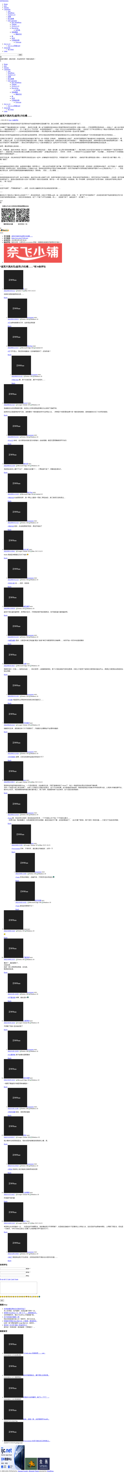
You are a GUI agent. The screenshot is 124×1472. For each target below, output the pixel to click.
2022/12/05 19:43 (13, 1253)
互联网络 (15, 32)
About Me (7, 48)
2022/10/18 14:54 (9, 1023)
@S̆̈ (9, 322)
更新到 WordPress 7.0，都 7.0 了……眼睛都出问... (20, 1313)
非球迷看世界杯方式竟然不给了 (15, 1309)
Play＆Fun (15, 28)
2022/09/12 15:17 (13, 347)
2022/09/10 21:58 (9, 465)
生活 (13, 38)
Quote (16, 1279)
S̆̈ (23, 289)
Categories (7, 9)
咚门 (24, 1221)
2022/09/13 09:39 (9, 608)
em (2, 1279)
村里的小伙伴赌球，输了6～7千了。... (36, 1397)
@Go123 (10, 440)
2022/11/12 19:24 (13, 1165)
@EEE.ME (11, 583)
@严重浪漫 (11, 997)
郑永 (24, 1135)
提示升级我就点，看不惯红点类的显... (36, 1375)
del (5, 1279)
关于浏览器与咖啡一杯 (11, 1317)
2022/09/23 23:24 (13, 814)
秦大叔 (25, 463)
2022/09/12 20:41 (9, 551)
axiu (24, 780)
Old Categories (12, 21)
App (9, 11)
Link (8, 1279)
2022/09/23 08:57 (9, 782)
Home (6, 4)
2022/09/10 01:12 (9, 290)
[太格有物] (31, 1469)
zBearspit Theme (34, 1471)
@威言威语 (11, 640)
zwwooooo (30, 317)
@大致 (10, 700)
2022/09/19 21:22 (17, 376)
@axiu (10, 818)
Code (12, 1279)
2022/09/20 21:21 (9, 725)
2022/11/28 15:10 (9, 1223)
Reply (6, 297)
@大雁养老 (11, 1054)
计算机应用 (15, 40)
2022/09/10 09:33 (13, 319)
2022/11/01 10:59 (13, 994)
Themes (6, 7)
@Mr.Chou (15, 380)
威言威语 (26, 606)
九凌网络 (26, 1192)
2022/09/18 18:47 (9, 665)
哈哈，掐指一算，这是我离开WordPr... (36, 1419)
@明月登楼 (11, 1112)
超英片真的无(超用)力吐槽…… (22, 236)
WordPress (11, 13)
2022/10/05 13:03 (21, 873)
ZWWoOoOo (4, 1)
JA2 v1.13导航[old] (14, 46)
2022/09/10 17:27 (9, 405)
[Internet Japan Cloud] (12, 1469)
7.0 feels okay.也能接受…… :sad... (34, 1353)
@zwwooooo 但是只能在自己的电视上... (36, 1441)
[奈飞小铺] (33, 262)
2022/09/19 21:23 (13, 579)
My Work (11, 49)
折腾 (9, 17)
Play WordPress (16, 22)
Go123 (25, 403)
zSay (5, 6)
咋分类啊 (11, 19)
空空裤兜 (26, 723)
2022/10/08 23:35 (9, 959)
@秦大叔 (11, 497)
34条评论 (15, 120)
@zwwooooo (16, 848)
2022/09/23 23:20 (13, 753)
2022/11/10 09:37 (9, 1137)
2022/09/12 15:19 (13, 494)
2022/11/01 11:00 (13, 1108)
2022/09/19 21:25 (13, 637)
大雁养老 (26, 1021)
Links (5, 51)
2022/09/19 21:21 (13, 437)
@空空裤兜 (11, 757)
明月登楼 (38, 900)
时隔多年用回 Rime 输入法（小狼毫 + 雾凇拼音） (20, 1321)
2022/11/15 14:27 (9, 1194)
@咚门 (10, 1257)
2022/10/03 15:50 (17, 845)
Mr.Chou (30, 346)
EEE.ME (26, 549)
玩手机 (18, 30)
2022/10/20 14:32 (21, 902)
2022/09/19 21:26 (13, 696)
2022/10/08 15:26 (9, 931)
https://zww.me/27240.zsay (20, 238)
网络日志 (19, 34)
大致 (24, 663)
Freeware (18, 42)
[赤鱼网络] (43, 1469)
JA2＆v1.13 (11, 15)
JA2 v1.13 (7, 44)
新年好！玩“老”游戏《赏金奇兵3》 (16, 1325)
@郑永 (10, 1169)
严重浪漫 (26, 957)
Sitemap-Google (23, 1471)
